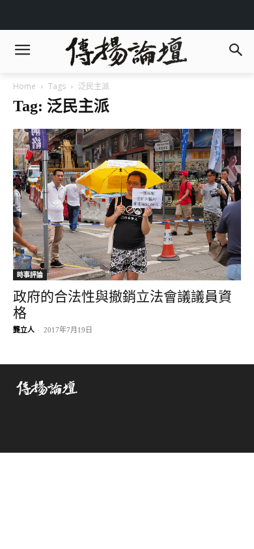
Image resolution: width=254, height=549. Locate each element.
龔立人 (24, 330)
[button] (235, 51)
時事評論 (30, 274)
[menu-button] (22, 51)
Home (24, 86)
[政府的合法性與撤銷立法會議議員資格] (127, 205)
